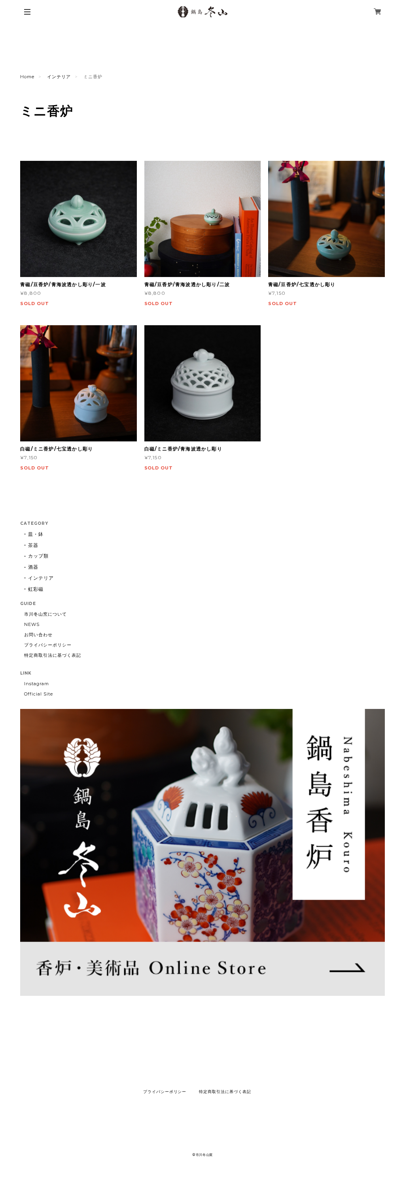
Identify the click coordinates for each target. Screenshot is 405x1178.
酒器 (33, 567)
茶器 (33, 545)
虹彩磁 (36, 589)
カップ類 (38, 556)
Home (27, 76)
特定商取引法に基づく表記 (52, 655)
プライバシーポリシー (48, 645)
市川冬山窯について (45, 614)
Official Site (38, 694)
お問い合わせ (38, 634)
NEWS (32, 624)
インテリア (59, 76)
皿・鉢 (36, 534)
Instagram (36, 683)
